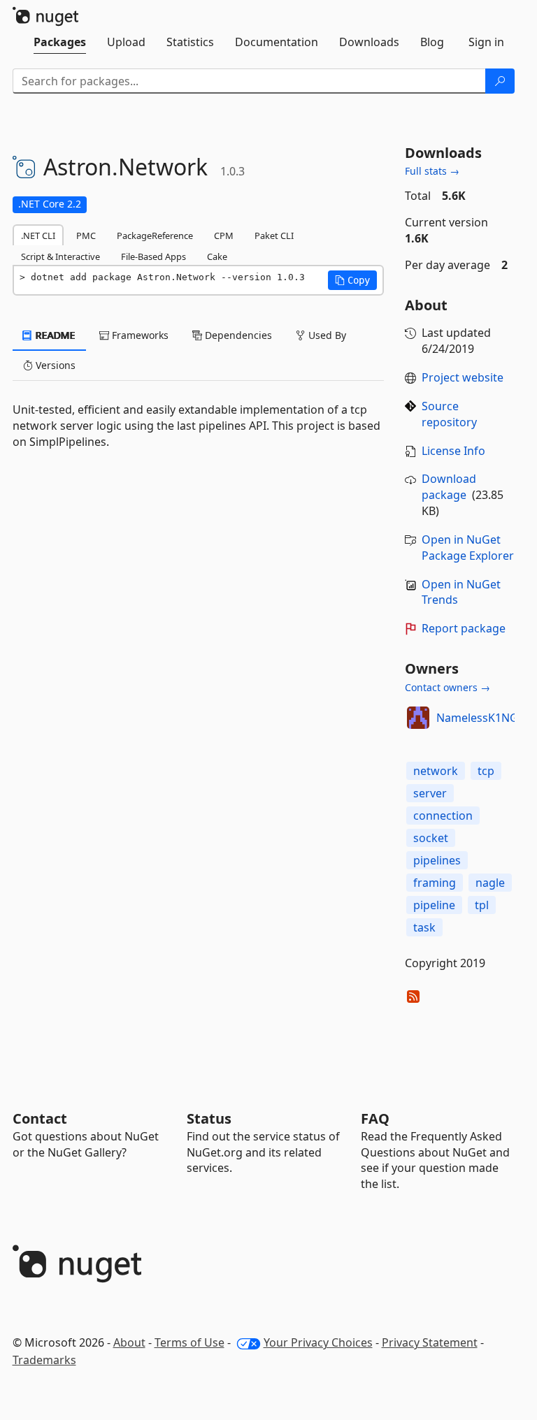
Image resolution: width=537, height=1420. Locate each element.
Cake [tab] (217, 256)
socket (430, 838)
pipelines (437, 860)
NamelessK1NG (477, 717)
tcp (486, 770)
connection (443, 815)
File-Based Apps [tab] (153, 256)
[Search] (500, 81)
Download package (449, 486)
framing (434, 882)
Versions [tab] (54, 365)
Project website (462, 377)
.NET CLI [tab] (38, 235)
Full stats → (432, 171)
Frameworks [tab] (139, 335)
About (129, 1342)
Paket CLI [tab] (274, 235)
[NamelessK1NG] (418, 717)
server (430, 793)
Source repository (449, 414)
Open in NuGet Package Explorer (468, 547)
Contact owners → (447, 687)
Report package (464, 628)
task (424, 927)
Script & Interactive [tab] (60, 256)
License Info (453, 450)
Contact (40, 1118)
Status (209, 1118)
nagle (490, 882)
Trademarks (44, 1360)
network (435, 770)
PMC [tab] (86, 235)
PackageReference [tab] (155, 235)
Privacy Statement (430, 1342)
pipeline (434, 905)
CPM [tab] (224, 235)
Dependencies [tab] (237, 335)
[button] (352, 280)
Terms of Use (189, 1342)
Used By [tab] (326, 335)
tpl (482, 905)
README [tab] (54, 335)
